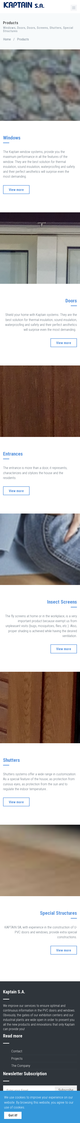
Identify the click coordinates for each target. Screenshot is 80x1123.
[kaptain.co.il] (23, 7)
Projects (17, 1058)
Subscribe (65, 1090)
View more (16, 190)
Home (7, 39)
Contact (16, 1051)
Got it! (12, 1115)
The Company (20, 1066)
